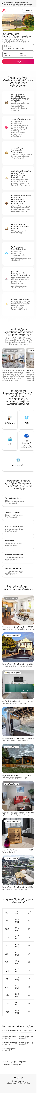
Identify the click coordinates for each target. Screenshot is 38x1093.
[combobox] (18, 48)
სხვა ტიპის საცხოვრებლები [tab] (11, 1030)
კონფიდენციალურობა (14, 1083)
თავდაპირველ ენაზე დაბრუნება (21, 5)
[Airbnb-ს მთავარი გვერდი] (3, 10)
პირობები (27, 1083)
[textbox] (10, 55)
